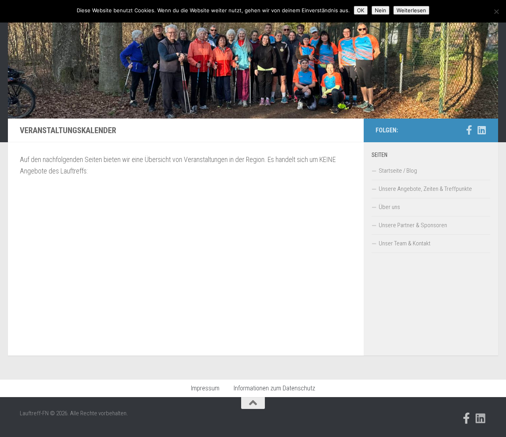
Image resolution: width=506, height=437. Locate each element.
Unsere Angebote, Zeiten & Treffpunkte (425, 188)
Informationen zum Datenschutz (274, 388)
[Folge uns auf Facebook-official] (469, 130)
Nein (380, 10)
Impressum (205, 388)
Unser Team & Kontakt (404, 243)
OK (360, 10)
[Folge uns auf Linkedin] (481, 130)
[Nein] (496, 11)
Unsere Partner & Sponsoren (413, 225)
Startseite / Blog (398, 170)
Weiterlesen (411, 10)
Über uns (389, 207)
